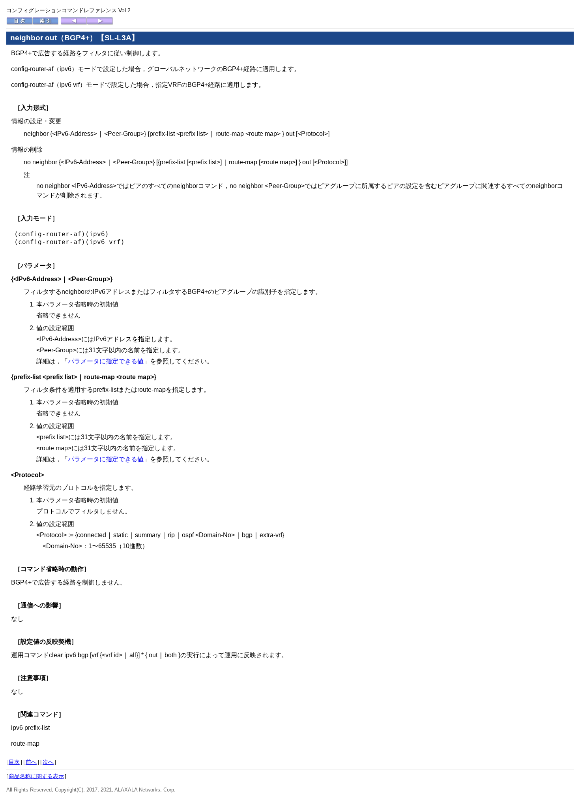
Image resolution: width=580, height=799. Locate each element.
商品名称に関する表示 (36, 776)
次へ (48, 762)
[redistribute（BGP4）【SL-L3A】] (100, 23)
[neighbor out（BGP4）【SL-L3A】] (74, 23)
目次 (14, 762)
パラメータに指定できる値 (106, 361)
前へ (31, 762)
